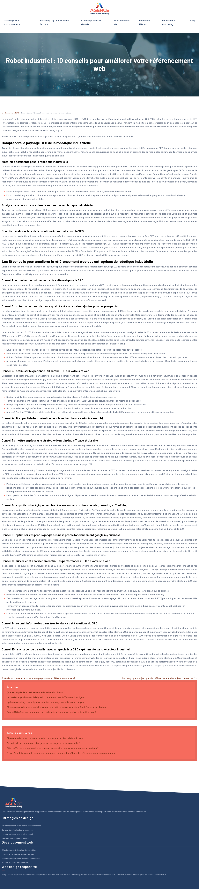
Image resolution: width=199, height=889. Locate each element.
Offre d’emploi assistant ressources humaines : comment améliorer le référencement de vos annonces (61, 753)
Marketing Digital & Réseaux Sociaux (54, 22)
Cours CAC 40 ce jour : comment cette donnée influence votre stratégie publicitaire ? (51, 712)
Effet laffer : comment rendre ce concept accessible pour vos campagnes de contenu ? (52, 748)
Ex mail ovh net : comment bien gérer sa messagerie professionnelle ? (43, 743)
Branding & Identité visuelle (91, 22)
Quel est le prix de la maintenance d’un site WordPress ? (36, 692)
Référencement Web (122, 22)
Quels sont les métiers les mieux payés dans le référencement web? (39, 678)
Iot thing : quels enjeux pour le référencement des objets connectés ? (158, 678)
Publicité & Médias (145, 22)
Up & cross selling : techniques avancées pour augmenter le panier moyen (45, 702)
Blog (192, 20)
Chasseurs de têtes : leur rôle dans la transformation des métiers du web (45, 738)
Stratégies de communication (12, 22)
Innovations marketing (168, 22)
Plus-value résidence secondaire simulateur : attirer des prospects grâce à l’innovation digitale (56, 707)
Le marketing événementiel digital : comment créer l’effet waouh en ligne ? (46, 697)
